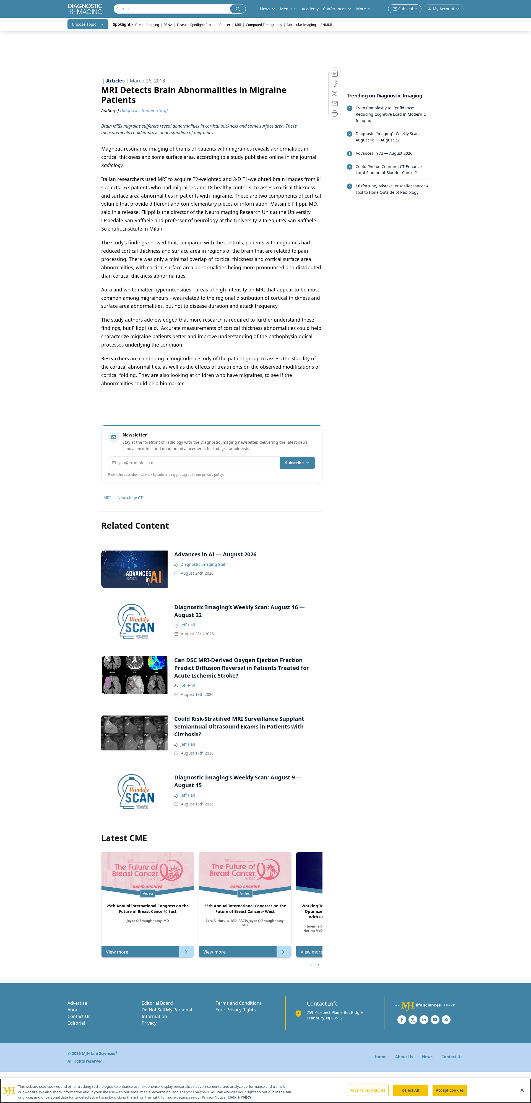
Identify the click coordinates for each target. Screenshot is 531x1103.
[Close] (522, 1090)
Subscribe (294, 462)
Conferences (334, 8)
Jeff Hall (188, 624)
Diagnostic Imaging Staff (204, 564)
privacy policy (212, 474)
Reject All (410, 1089)
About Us (404, 1056)
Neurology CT (130, 497)
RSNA (168, 24)
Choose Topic (84, 24)
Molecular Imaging (301, 24)
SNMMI (326, 24)
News (427, 1056)
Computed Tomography (264, 24)
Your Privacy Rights (236, 1010)
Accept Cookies (450, 1089)
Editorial (76, 1023)
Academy (310, 8)
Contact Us (78, 1016)
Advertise (77, 1003)
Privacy (149, 1023)
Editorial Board (157, 1003)
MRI (238, 24)
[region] (265, 1090)
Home (380, 1056)
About (73, 1010)
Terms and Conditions (239, 1003)
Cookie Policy (239, 1097)
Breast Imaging (147, 24)
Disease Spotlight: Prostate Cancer (203, 24)
